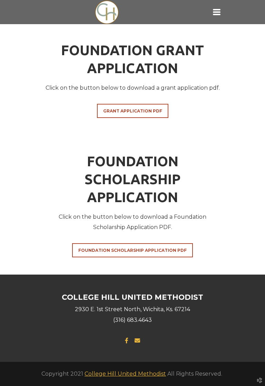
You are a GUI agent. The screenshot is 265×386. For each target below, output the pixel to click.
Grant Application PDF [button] (132, 110)
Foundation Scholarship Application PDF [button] (132, 250)
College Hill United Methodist (125, 373)
